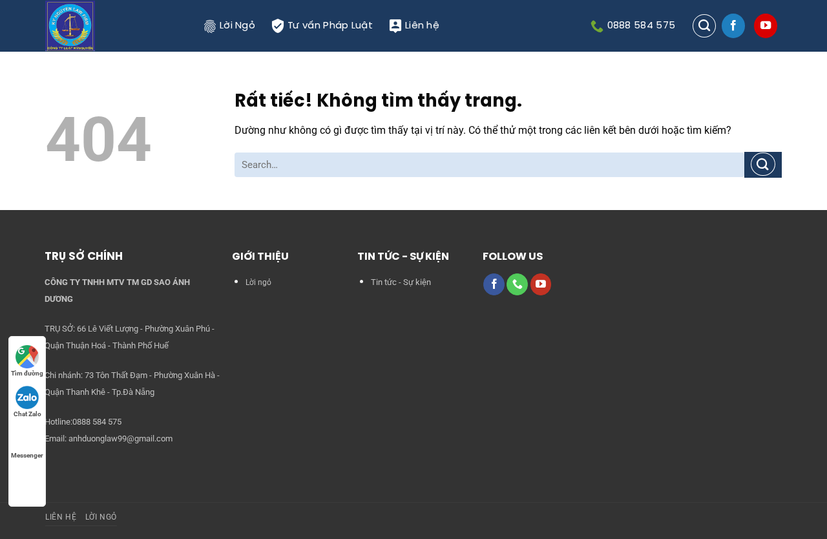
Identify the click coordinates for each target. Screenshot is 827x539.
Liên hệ (422, 26)
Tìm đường (27, 373)
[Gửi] (763, 164)
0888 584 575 (96, 422)
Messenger (27, 455)
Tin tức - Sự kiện (401, 282)
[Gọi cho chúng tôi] (517, 284)
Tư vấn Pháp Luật (330, 26)
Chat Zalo (27, 413)
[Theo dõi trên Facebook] (733, 26)
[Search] (704, 26)
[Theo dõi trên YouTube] (766, 26)
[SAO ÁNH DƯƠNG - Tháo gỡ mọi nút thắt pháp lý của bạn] (114, 26)
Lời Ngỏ (237, 26)
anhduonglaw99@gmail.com (120, 438)
